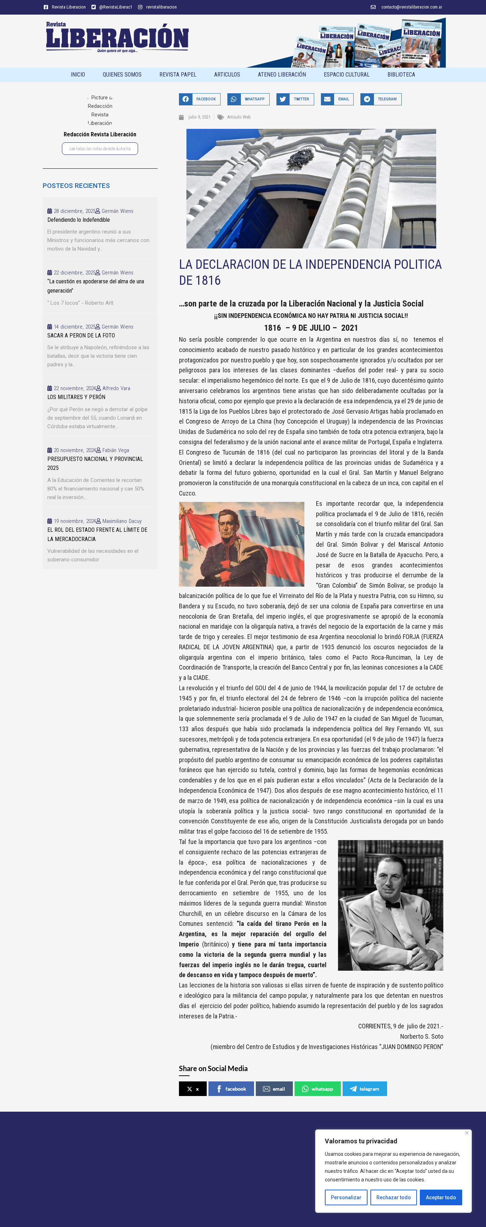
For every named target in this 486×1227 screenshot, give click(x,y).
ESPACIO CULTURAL (347, 74)
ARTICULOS (227, 74)
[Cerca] (467, 1132)
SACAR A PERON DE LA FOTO (81, 335)
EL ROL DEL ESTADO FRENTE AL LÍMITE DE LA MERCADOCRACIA (97, 534)
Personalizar (346, 1197)
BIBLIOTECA (401, 74)
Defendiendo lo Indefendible (78, 219)
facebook (236, 1089)
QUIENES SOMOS (122, 74)
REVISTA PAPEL (177, 74)
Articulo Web (239, 117)
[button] (200, 99)
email (279, 1089)
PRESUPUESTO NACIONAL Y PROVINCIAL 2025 (95, 464)
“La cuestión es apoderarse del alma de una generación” (95, 286)
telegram (369, 1089)
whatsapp (322, 1089)
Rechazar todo (393, 1197)
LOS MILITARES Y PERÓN (76, 397)
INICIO (78, 74)
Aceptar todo (441, 1197)
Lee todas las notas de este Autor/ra (100, 148)
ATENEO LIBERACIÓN (282, 74)
